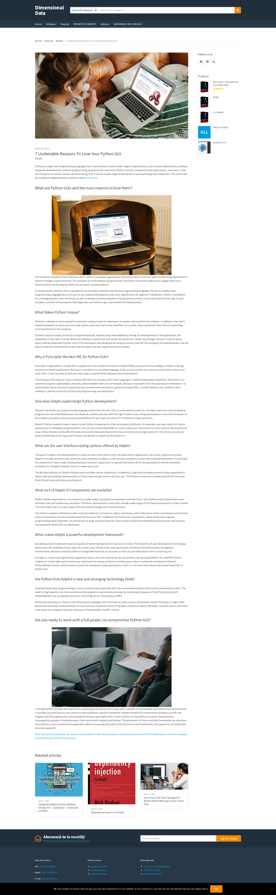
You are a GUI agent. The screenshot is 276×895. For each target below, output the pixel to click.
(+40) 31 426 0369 (47, 866)
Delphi (59, 40)
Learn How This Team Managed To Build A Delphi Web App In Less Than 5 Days (164, 801)
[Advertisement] (219, 211)
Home (38, 24)
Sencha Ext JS (219, 142)
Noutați (65, 24)
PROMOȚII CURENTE (84, 24)
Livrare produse (98, 870)
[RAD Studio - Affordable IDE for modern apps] (204, 86)
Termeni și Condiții (152, 870)
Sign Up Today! (228, 838)
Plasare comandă (99, 866)
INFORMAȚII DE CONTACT (128, 24)
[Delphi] (204, 102)
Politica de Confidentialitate (157, 866)
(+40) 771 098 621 (49, 872)
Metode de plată (99, 873)
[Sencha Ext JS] (204, 147)
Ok (216, 889)
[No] (272, 889)
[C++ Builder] (204, 117)
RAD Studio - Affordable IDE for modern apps (225, 83)
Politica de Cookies (153, 873)
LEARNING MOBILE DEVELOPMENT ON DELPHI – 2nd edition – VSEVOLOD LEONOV (58, 807)
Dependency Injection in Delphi (107, 812)
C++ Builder (218, 112)
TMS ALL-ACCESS (220, 127)
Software (51, 24)
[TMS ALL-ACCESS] (204, 132)
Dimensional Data (49, 10)
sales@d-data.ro (49, 878)
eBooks (105, 24)
